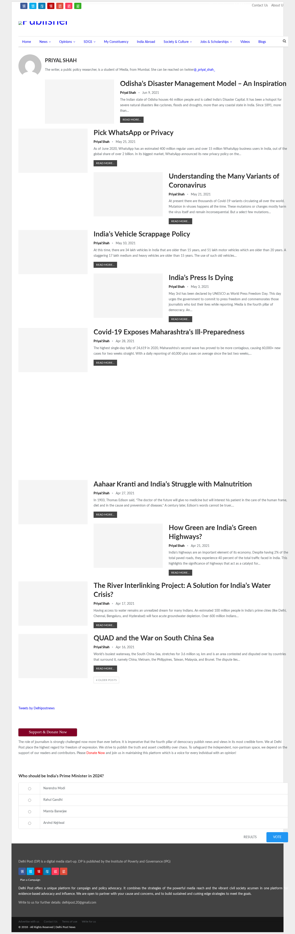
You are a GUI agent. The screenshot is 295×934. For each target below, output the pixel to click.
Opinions (65, 42)
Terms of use (69, 921)
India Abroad (146, 42)
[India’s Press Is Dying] (128, 296)
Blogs (262, 42)
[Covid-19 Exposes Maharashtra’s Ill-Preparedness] (53, 350)
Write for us (89, 921)
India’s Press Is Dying (201, 277)
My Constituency (116, 42)
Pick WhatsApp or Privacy (134, 133)
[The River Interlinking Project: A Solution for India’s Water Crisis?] (53, 603)
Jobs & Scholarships (214, 42)
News (43, 42)
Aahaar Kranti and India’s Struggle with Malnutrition (173, 484)
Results (250, 837)
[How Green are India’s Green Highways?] (128, 546)
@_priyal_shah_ (204, 69)
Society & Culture (176, 42)
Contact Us (260, 5)
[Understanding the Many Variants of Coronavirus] (128, 194)
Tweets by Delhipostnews (36, 708)
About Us (278, 5)
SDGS (88, 42)
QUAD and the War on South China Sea (154, 638)
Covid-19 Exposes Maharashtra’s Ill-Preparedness (169, 332)
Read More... (132, 119)
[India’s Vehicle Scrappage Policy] (53, 252)
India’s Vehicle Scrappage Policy (142, 234)
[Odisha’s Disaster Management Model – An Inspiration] (79, 102)
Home (26, 42)
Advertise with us (28, 921)
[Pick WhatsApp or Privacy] (53, 151)
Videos (245, 42)
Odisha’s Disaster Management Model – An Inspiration (203, 83)
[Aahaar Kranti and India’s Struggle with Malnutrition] (53, 502)
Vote (277, 837)
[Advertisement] (219, 21)
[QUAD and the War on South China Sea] (53, 656)
